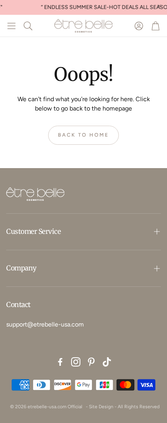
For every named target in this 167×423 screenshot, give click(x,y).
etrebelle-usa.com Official (55, 406)
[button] (11, 25)
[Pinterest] (91, 362)
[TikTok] (106, 362)
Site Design (101, 406)
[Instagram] (75, 362)
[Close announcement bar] (159, 6)
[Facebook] (60, 362)
